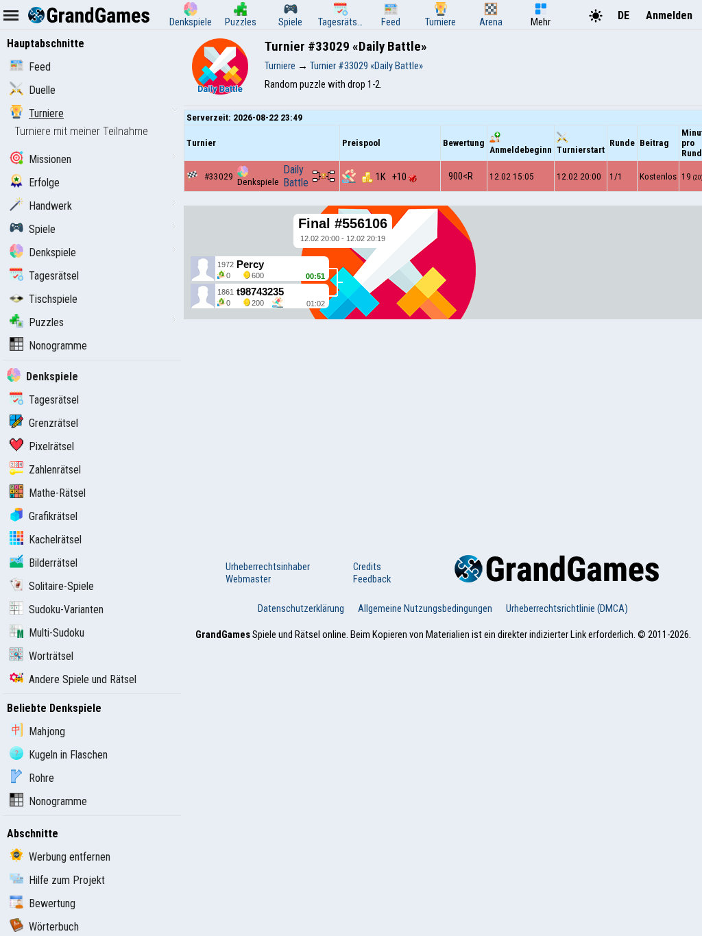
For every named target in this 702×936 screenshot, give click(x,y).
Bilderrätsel (53, 562)
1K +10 (392, 177)
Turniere (46, 113)
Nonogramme (58, 345)
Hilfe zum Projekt (67, 880)
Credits (367, 567)
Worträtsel (51, 656)
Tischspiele (53, 299)
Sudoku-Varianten (66, 609)
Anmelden (669, 15)
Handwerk (50, 205)
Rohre (41, 778)
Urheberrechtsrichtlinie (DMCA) (567, 608)
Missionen (50, 159)
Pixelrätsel (51, 446)
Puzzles (46, 322)
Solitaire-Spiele (61, 586)
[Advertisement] (443, 425)
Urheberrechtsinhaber (268, 567)
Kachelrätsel (55, 539)
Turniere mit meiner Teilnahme (81, 131)
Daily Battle (295, 176)
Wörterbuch (54, 926)
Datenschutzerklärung (301, 608)
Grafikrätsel (53, 516)
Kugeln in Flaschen (68, 754)
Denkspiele (52, 252)
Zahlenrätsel (55, 469)
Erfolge (44, 182)
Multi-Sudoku (56, 632)
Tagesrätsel (54, 275)
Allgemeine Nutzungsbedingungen (425, 608)
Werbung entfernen (69, 856)
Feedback (372, 579)
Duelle (42, 90)
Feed (40, 66)
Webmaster (248, 579)
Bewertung (52, 903)
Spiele (42, 229)
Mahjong (47, 731)
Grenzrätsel (53, 423)
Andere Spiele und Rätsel (82, 679)
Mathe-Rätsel (57, 493)
